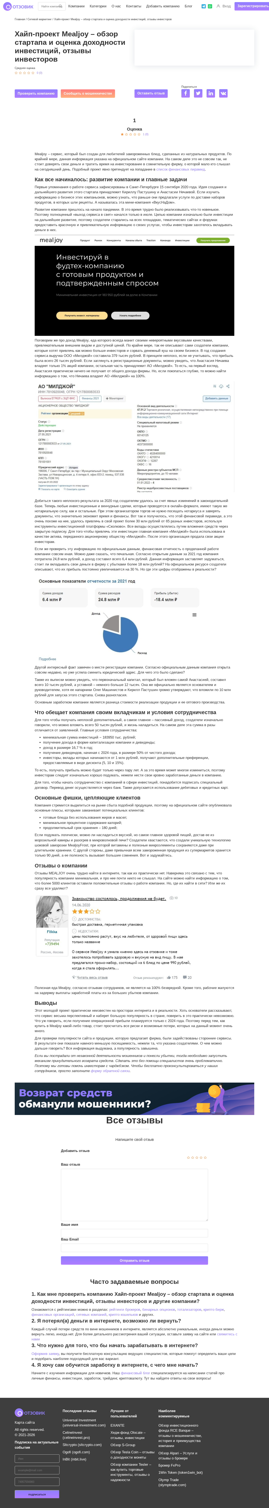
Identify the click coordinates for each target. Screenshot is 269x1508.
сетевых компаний (91, 1315)
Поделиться (189, 86)
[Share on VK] (225, 94)
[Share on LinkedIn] (212, 94)
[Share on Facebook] (187, 94)
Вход (227, 6)
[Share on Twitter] (200, 94)
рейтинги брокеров (124, 1310)
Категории (98, 6)
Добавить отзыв (75, 1151)
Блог (188, 6)
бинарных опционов (158, 1310)
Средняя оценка (25, 68)
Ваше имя (69, 1225)
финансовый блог (135, 1373)
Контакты (133, 6)
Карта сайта (25, 1423)
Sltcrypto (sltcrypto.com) (82, 1445)
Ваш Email (70, 1239)
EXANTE (117, 1425)
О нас (116, 6)
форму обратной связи (110, 1071)
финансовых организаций (53, 1315)
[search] (60, 6)
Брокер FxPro (169, 1465)
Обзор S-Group (123, 1445)
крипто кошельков (123, 1315)
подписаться (37, 1494)
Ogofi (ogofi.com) (76, 1452)
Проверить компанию (36, 93)
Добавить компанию (163, 6)
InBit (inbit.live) (74, 1459)
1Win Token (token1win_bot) (180, 1473)
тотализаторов (189, 1310)
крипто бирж (213, 1310)
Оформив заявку (45, 1354)
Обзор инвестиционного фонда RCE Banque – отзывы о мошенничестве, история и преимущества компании (180, 1435)
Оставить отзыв (151, 93)
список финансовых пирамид (180, 169)
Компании (76, 6)
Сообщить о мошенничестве (88, 93)
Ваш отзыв (70, 1164)
